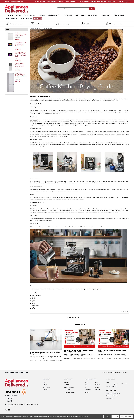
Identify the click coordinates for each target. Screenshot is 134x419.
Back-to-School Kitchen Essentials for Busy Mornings (112, 351)
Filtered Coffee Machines (35, 131)
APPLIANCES (9, 15)
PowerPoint (88, 389)
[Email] (70, 317)
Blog (22, 18)
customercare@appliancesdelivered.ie (116, 384)
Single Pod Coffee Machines (36, 142)
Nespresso (34, 294)
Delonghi (34, 292)
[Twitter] (75, 317)
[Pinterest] (78, 317)
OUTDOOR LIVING (105, 15)
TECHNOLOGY (68, 15)
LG (85, 387)
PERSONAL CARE (92, 15)
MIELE (96, 382)
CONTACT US (110, 379)
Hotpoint (97, 389)
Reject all (115, 416)
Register (127, 2)
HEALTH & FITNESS (80, 15)
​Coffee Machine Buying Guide (40, 96)
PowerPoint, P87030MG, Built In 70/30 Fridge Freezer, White (20, 75)
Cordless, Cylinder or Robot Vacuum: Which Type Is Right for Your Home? (78, 351)
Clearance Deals (119, 15)
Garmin (97, 387)
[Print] (73, 317)
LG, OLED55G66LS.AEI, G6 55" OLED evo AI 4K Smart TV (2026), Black (20, 54)
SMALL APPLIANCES (29, 15)
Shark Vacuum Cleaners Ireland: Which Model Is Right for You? (45, 353)
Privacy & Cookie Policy (112, 396)
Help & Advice (37, 18)
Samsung (87, 385)
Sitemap (45, 389)
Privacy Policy (84, 416)
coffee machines (52, 100)
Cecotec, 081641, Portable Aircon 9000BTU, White (19, 65)
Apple (86, 382)
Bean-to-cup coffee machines (36, 110)
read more (33, 360)
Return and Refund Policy (113, 393)
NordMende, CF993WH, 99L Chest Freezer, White (20, 34)
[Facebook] (67, 317)
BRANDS (28, 18)
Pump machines (33, 120)
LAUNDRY (18, 15)
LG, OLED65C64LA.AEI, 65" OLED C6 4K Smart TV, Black (20, 44)
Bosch (86, 392)
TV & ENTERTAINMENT (54, 15)
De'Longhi (97, 385)
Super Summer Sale (11, 18)
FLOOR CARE (41, 15)
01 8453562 (113, 386)
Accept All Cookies (126, 416)
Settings (107, 416)
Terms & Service (110, 398)
